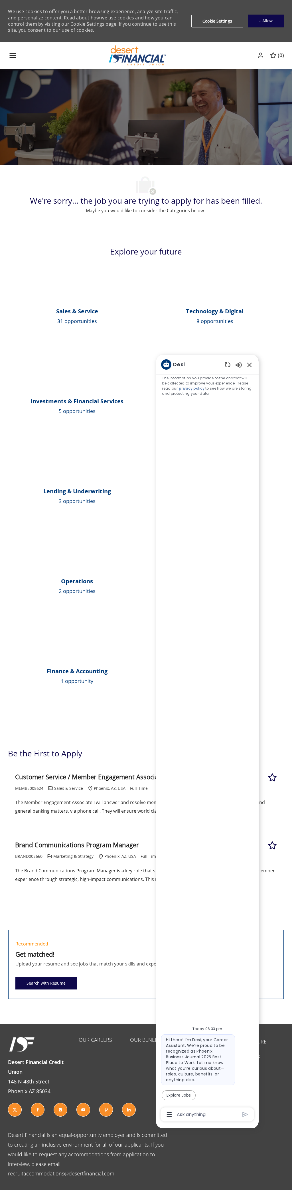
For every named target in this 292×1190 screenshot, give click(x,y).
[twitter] (15, 1110)
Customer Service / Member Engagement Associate (89, 777)
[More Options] (169, 1114)
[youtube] (83, 1110)
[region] (207, 738)
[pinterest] (106, 1110)
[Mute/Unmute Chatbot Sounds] (238, 364)
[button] (261, 55)
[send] (245, 1114)
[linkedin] (129, 1110)
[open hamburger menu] (12, 55)
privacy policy (191, 388)
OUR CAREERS (95, 1039)
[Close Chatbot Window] (249, 365)
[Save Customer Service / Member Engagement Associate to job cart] (272, 777)
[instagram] (60, 1110)
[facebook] (37, 1110)
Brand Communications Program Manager (77, 845)
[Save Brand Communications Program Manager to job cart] (272, 845)
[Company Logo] (137, 55)
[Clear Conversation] (228, 364)
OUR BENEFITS (147, 1039)
